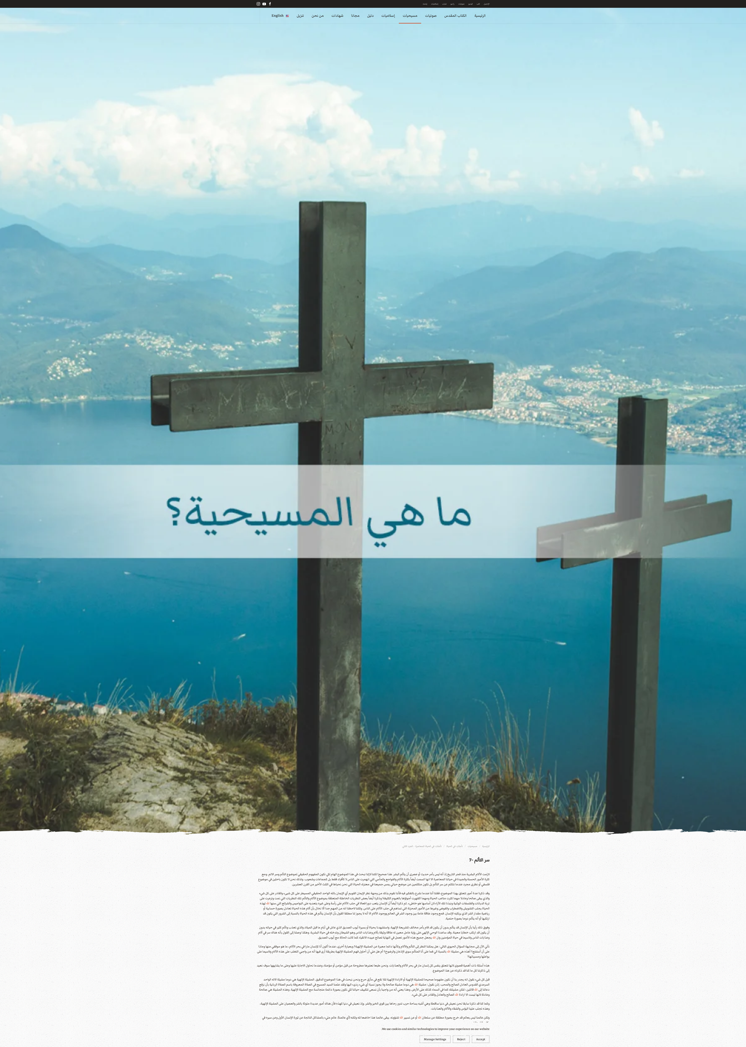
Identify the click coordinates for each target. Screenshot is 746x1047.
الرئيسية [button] (480, 15)
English (278, 15)
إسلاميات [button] (388, 15)
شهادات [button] (337, 15)
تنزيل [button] (300, 15)
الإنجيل (487, 3)
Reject (461, 1039)
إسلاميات (434, 3)
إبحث (425, 3)
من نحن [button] (318, 15)
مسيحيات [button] (410, 15)
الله (268, 903)
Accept (480, 1039)
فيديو (470, 3)
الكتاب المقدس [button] (455, 15)
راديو (452, 3)
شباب (444, 3)
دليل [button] (370, 15)
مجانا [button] (355, 15)
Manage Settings (435, 1039)
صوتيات (461, 3)
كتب (478, 3)
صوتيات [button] (431, 15)
